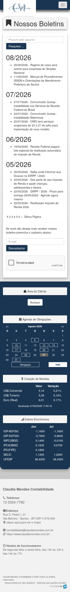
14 (53, 345)
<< (7, 326)
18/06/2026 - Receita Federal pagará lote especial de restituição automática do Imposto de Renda (37, 150)
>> (62, 326)
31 (16, 359)
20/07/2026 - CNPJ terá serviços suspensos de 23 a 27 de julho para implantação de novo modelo (36, 125)
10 (16, 345)
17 (16, 350)
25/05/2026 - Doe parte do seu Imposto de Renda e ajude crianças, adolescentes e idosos (38, 183)
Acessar (35, 302)
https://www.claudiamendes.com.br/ (28, 534)
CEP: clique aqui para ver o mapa (29, 518)
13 (44, 345)
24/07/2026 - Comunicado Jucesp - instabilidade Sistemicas (35, 115)
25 (25, 354)
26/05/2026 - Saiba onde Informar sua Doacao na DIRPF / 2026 (37, 174)
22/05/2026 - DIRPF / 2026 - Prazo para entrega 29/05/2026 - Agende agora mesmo (38, 195)
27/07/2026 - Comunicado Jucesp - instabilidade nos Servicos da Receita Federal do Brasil (37, 106)
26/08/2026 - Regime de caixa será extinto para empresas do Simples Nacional (35, 69)
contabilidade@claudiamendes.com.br (29, 530)
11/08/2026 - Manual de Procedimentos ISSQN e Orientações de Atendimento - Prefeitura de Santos (38, 80)
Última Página (32, 217)
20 (44, 350)
